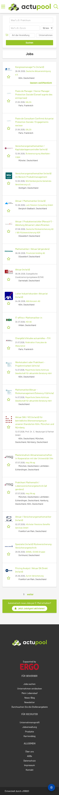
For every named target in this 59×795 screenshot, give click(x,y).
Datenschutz (29, 760)
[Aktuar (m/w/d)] (9, 272)
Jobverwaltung (29, 727)
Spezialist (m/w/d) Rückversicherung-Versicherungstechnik (33, 546)
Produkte (29, 731)
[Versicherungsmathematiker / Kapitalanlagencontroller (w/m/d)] (9, 148)
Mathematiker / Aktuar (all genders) (32, 249)
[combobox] (31, 20)
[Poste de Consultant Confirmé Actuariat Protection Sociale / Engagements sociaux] (9, 121)
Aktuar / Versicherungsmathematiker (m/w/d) (33, 518)
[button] (7, 35)
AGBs (29, 756)
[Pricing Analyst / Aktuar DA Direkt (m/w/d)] (9, 570)
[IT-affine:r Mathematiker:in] (9, 320)
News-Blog (29, 697)
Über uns (29, 751)
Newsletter (29, 702)
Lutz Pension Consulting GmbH (39, 205)
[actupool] (29, 6)
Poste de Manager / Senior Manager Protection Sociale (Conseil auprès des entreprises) (33, 94)
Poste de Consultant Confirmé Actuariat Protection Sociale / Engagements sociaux (34, 122)
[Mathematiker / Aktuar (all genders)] (9, 251)
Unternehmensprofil (29, 722)
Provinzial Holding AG (35, 253)
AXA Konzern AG (33, 301)
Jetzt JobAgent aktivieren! (31, 608)
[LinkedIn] (29, 652)
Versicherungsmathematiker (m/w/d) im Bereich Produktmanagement (33, 175)
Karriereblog (29, 736)
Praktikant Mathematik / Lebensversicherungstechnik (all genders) (31, 486)
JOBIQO (25, 791)
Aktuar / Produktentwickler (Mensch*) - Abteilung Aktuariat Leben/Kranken (34, 223)
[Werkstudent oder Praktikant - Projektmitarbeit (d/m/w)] (9, 364)
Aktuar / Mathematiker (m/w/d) (30, 200)
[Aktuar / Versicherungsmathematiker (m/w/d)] (9, 519)
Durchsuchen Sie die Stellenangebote (29, 706)
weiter (30, 594)
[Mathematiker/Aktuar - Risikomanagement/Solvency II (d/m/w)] (9, 392)
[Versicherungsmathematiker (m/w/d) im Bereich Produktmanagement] (9, 176)
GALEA (28, 102)
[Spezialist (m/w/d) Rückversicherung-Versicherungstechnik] (9, 546)
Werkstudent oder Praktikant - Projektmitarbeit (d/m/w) (30, 364)
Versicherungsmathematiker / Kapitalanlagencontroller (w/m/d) (31, 148)
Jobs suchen (29, 684)
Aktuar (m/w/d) (22, 269)
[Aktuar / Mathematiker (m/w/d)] (9, 203)
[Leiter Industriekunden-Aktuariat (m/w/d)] (9, 296)
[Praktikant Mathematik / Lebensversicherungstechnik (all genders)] (9, 485)
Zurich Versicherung (35, 575)
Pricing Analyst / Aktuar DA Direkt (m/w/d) (31, 570)
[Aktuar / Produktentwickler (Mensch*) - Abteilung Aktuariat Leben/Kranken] (9, 224)
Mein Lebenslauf (30, 693)
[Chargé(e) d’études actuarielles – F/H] (9, 340)
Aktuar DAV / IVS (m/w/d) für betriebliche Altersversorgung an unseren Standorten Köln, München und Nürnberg (34, 422)
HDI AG (29, 321)
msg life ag (30, 462)
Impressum (29, 765)
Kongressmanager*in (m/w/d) (29, 67)
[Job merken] (9, 76)
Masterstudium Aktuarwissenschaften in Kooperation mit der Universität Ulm (34, 456)
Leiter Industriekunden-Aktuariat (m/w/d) (31, 295)
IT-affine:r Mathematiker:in (28, 317)
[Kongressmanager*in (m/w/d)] (9, 69)
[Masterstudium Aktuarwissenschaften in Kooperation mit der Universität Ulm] (9, 457)
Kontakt (29, 769)
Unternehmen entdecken (29, 688)
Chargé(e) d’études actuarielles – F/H (32, 338)
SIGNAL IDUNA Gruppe (35, 551)
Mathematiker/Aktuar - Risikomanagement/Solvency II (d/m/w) (34, 391)
